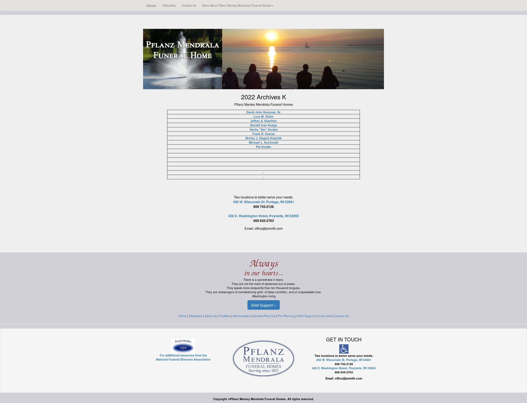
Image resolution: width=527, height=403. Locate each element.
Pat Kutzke (263, 147)
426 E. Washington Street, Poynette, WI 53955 (263, 215)
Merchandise (241, 316)
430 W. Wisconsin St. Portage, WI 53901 (263, 201)
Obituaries (169, 5)
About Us (211, 316)
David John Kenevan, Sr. (263, 112)
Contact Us (189, 5)
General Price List (263, 316)
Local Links (324, 316)
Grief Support (306, 316)
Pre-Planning (286, 316)
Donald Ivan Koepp (263, 125)
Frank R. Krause (263, 134)
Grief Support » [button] (263, 305)
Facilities (224, 316)
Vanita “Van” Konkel (264, 129)
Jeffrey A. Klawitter (263, 121)
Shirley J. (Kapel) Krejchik (263, 138)
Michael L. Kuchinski (263, 142)
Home (151, 5)
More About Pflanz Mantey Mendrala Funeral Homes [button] (236, 5)
